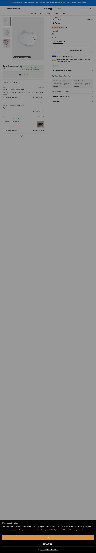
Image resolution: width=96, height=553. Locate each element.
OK (48, 538)
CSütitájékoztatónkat (57, 530)
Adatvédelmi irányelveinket (74, 530)
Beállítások (48, 544)
